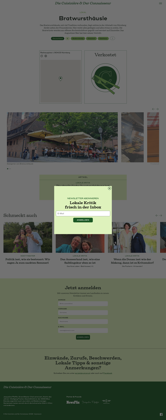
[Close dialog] (109, 188)
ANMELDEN (83, 220)
